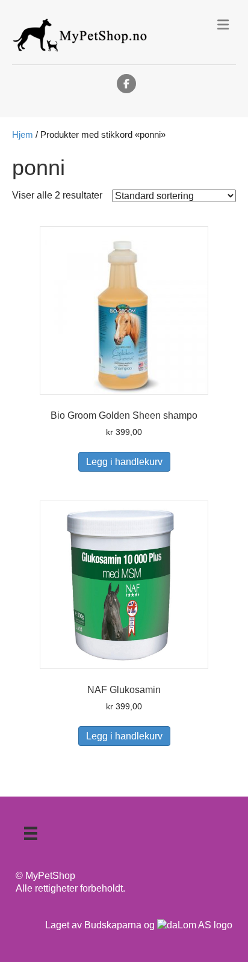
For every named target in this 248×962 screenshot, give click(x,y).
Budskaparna (112, 925)
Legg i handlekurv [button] (124, 462)
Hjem (22, 135)
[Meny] (31, 833)
